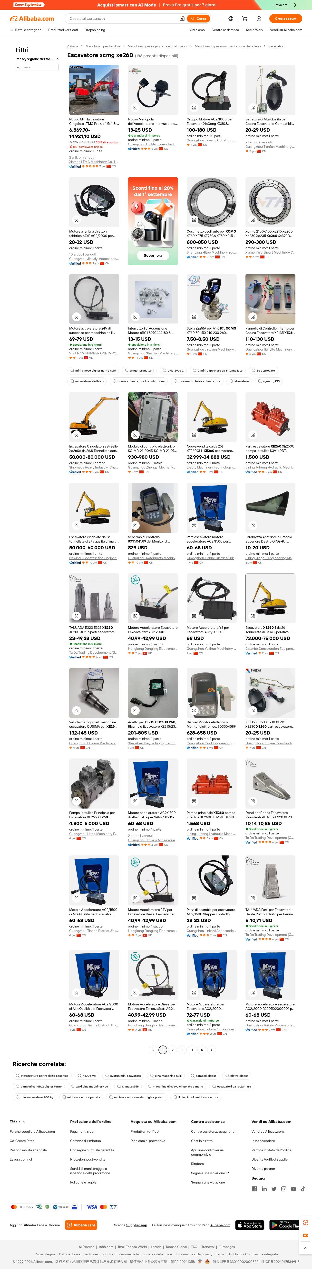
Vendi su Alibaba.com (268, 1131)
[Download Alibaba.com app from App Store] (249, 1225)
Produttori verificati (145, 1131)
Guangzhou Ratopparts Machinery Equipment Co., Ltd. (153, 558)
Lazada (156, 1247)
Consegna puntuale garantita (92, 1150)
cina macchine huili (168, 1075)
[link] (305, 1222)
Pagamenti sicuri (82, 1131)
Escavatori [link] (276, 46)
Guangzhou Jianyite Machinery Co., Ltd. (270, 349)
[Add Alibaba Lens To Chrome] (81, 1225)
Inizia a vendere (263, 1141)
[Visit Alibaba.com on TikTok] (303, 1189)
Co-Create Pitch (22, 1141)
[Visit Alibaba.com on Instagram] (284, 1189)
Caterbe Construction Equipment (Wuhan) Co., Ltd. (270, 648)
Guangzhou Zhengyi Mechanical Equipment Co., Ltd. (153, 467)
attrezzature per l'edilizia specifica (44, 1075)
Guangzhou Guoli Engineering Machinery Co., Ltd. (212, 743)
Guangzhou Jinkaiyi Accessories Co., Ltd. (94, 259)
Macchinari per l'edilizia (103, 46)
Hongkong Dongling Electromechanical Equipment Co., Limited (153, 648)
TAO (194, 1247)
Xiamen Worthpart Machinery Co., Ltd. (270, 252)
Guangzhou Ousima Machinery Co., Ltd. (94, 743)
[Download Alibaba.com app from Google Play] (285, 1225)
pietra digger (239, 1075)
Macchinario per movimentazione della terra (228, 46)
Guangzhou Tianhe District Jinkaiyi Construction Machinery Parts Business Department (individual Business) (212, 558)
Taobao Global (176, 1247)
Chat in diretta (202, 1141)
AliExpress (86, 1247)
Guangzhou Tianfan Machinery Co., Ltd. (270, 147)
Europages (227, 1247)
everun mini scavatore (125, 1075)
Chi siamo (17, 1121)
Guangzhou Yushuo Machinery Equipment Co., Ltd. (212, 648)
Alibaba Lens (34, 1225)
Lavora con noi (21, 1159)
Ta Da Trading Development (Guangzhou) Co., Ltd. (94, 652)
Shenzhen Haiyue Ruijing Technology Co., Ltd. (153, 743)
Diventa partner (263, 1169)
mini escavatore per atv (83, 1097)
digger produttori (142, 370)
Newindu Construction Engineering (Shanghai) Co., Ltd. (94, 558)
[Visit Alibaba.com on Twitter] (274, 1189)
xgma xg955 (271, 381)
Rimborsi (198, 1164)
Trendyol (207, 1247)
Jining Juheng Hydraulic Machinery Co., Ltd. (270, 467)
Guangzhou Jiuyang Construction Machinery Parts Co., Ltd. (212, 140)
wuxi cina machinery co (92, 1086)
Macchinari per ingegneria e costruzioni (157, 46)
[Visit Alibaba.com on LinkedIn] (264, 1189)
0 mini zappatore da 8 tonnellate (220, 370)
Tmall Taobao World (132, 1247)
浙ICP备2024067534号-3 (280, 1262)
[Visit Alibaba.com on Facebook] (254, 1189)
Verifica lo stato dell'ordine (272, 1150)
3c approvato (266, 370)
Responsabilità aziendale (28, 1150)
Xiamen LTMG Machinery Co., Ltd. (94, 162)
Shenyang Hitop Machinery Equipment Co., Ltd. (212, 252)
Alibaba (72, 46)
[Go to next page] (211, 1049)
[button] (182, 18)
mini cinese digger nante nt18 (95, 370)
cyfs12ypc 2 (176, 370)
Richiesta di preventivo (148, 1141)
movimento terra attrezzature (199, 381)
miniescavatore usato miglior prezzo (139, 1097)
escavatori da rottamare (234, 1086)
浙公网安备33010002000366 (235, 1262)
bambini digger (206, 1075)
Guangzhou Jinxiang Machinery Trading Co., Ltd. (212, 349)
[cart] (245, 19)
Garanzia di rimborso (85, 1141)
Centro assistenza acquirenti (212, 1131)
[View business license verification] (200, 1261)
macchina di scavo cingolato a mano (178, 1086)
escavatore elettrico (89, 381)
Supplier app (136, 1225)
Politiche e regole (83, 1182)
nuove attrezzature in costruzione (141, 381)
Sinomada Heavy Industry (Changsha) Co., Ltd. (94, 467)
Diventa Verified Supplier (270, 1159)
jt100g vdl (89, 1075)
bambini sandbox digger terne (41, 1086)
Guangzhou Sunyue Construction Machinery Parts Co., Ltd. (270, 743)
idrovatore (241, 381)
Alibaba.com (220, 1225)
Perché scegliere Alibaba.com (32, 1131)
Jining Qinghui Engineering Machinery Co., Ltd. (270, 558)
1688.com (105, 1247)
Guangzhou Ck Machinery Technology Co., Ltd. (153, 144)
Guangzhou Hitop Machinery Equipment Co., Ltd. (94, 834)
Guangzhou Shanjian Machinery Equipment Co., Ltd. (153, 353)
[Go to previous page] (153, 1049)
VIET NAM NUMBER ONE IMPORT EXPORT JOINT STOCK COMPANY (94, 353)
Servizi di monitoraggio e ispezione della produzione (90, 1171)
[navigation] (37, 548)
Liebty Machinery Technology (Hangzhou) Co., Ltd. (212, 467)
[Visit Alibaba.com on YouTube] (293, 1189)
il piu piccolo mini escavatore (198, 1097)
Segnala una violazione (208, 1182)
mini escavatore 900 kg (37, 1097)
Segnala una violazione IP (210, 1173)
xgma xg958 (130, 1086)
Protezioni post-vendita (87, 1159)
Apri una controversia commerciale (207, 1152)
